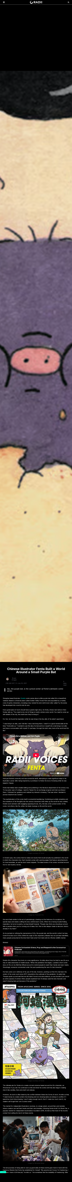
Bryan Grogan (14, 679)
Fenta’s (23, 698)
